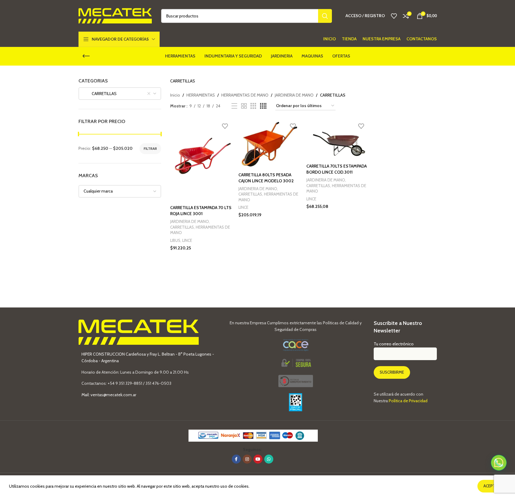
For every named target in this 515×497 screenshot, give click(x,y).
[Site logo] (115, 15)
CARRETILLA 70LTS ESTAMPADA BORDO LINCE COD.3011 (336, 169)
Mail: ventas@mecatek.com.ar (108, 394)
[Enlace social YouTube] (257, 459)
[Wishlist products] (394, 16)
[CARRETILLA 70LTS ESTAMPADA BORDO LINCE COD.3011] (337, 140)
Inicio (175, 95)
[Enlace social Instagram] (247, 459)
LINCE (187, 240)
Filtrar (150, 148)
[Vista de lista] (234, 106)
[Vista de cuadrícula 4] (263, 106)
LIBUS (175, 240)
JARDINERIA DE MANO (294, 95)
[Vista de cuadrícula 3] (253, 106)
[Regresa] (85, 56)
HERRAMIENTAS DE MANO (244, 95)
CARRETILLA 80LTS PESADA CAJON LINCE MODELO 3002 (266, 178)
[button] (499, 463)
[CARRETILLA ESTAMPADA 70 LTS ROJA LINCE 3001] (201, 160)
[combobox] (119, 93)
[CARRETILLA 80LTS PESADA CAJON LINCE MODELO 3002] (269, 144)
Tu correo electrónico (394, 344)
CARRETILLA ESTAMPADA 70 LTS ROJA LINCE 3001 (200, 210)
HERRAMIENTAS (200, 95)
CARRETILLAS (182, 227)
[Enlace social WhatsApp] (268, 459)
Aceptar (491, 485)
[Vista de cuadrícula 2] (244, 106)
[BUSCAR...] (325, 16)
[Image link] (295, 380)
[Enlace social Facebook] (236, 459)
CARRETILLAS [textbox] (100, 93)
